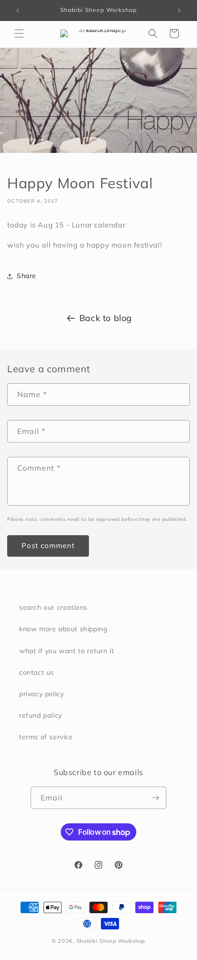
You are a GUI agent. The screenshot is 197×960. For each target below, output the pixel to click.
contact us (36, 672)
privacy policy (41, 694)
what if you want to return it (66, 651)
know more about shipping (63, 629)
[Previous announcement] (17, 10)
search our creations (53, 607)
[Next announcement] (179, 10)
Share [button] (26, 275)
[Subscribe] (155, 798)
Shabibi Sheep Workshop (111, 941)
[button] (19, 33)
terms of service (46, 737)
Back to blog (105, 318)
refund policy (40, 715)
